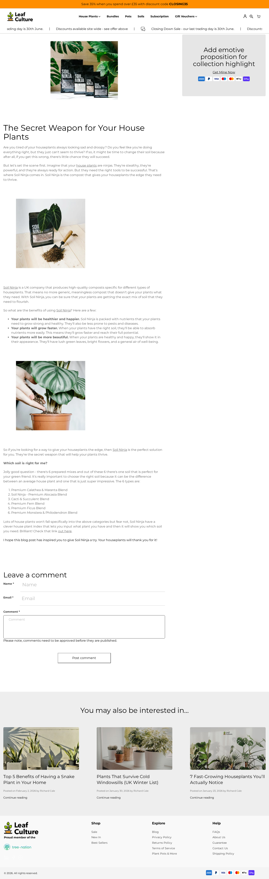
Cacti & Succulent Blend (30, 499)
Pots (128, 16)
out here (65, 531)
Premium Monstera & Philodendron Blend (44, 513)
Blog (155, 832)
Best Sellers (99, 843)
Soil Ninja (10, 287)
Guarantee (219, 843)
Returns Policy (162, 843)
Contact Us (220, 848)
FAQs (216, 832)
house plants (86, 165)
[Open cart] (259, 17)
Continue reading (15, 797)
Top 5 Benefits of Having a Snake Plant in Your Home (38, 779)
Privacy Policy (162, 837)
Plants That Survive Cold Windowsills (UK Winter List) (127, 779)
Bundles (113, 16)
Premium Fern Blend (28, 503)
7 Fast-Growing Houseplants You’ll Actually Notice (227, 779)
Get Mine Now (224, 72)
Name (8, 583)
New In (96, 837)
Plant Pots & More (164, 853)
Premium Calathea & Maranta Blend (39, 490)
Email (8, 597)
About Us (218, 837)
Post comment (84, 658)
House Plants (88, 16)
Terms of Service (163, 848)
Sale (94, 832)
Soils (141, 16)
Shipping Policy (223, 853)
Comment (11, 611)
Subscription (159, 16)
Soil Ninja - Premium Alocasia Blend (39, 494)
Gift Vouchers (184, 16)
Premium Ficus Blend (28, 508)
